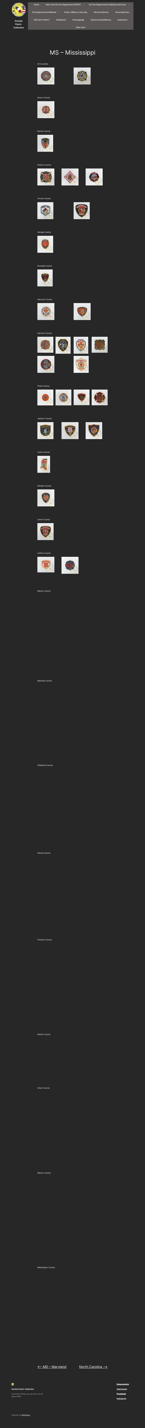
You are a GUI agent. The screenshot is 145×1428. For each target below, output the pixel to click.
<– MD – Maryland (51, 1367)
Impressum (122, 20)
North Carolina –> (93, 1367)
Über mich (80, 27)
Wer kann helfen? (42, 20)
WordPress (26, 1415)
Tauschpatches (122, 12)
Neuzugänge (78, 20)
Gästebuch (61, 20)
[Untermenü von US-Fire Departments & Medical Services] (128, 4)
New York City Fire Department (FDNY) (63, 5)
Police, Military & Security (75, 12)
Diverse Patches (101, 12)
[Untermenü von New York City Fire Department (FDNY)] (83, 4)
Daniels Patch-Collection (18, 24)
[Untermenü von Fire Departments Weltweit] (59, 12)
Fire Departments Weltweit (44, 12)
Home (36, 5)
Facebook (121, 1394)
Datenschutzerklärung (101, 20)
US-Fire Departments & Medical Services (107, 5)
